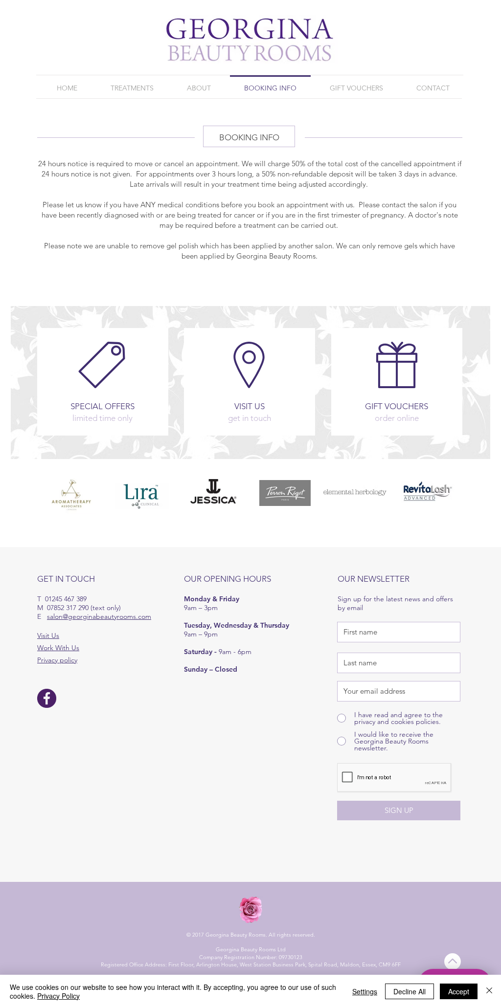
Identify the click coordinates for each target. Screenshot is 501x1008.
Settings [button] (364, 991)
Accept (458, 991)
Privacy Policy (58, 996)
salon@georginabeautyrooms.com (99, 616)
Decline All (409, 991)
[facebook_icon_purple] (46, 698)
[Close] (489, 991)
